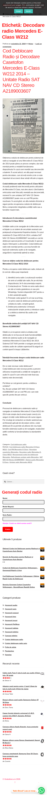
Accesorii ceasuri (12, 613)
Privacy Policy (8, 782)
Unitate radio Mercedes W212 (20, 462)
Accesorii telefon (11, 632)
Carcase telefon (11, 636)
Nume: (5, 498)
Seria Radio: (7, 515)
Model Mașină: (8, 507)
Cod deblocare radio (18, 444)
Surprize (8, 655)
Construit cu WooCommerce (27, 782)
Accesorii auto (10, 609)
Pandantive (9, 651)
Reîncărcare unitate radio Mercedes (25, 457)
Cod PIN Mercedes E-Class (18, 449)
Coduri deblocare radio (14, 639)
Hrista (30, 44)
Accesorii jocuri (11, 620)
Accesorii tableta (11, 628)
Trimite (7, 529)
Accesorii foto (10, 617)
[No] (44, 8)
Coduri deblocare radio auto (16, 643)
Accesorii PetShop (12, 624)
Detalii (28, 11)
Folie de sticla (10, 647)
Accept (18, 11)
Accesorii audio (11, 605)
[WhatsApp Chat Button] (41, 790)
